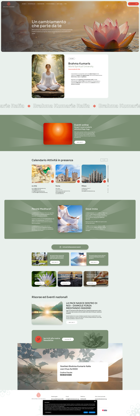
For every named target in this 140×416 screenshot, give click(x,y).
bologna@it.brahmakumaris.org (91, 192)
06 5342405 (64, 191)
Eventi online (59, 3)
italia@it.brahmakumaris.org (72, 399)
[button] (3, 50)
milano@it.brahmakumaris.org (38, 191)
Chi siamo (24, 3)
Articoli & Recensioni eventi (72, 247)
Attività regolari (31, 3)
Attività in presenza (50, 3)
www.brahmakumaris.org (101, 399)
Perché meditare (40, 3)
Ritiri (65, 3)
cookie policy (61, 406)
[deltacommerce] (104, 410)
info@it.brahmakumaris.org (64, 192)
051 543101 (89, 191)
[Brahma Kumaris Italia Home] (8, 4)
